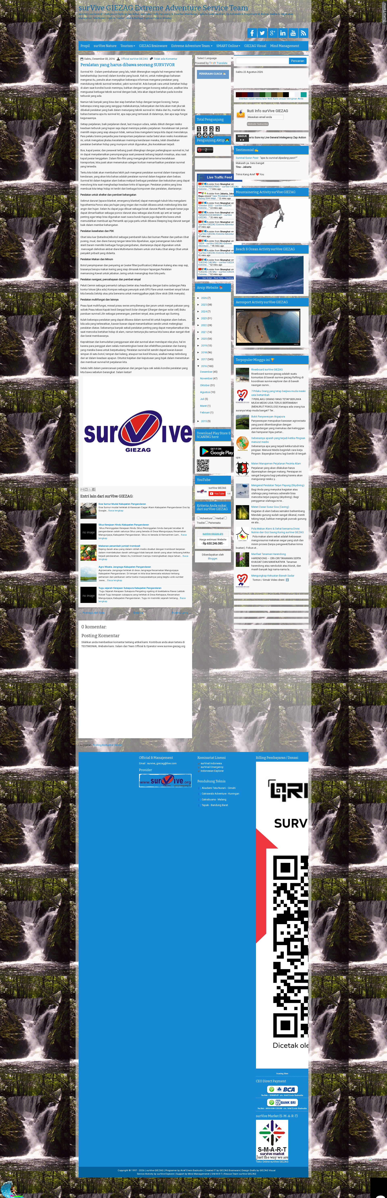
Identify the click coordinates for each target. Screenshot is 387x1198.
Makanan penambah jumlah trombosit (119, 545)
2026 (204, 297)
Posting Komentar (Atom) (107, 745)
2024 (204, 311)
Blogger (212, 558)
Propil (85, 46)
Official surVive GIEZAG (134, 58)
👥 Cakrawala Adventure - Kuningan (218, 793)
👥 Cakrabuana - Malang (212, 799)
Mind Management (284, 46)
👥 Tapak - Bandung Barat (213, 805)
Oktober (205, 385)
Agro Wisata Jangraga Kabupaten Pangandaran (125, 566)
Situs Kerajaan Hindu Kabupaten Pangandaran (124, 524)
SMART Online (227, 46)
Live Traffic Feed (219, 177)
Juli (202, 398)
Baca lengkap (115, 510)
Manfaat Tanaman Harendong (268, 554)
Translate (222, 63)
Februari (205, 412)
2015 (204, 421)
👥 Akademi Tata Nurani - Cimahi (217, 787)
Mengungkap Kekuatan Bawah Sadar (272, 575)
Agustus (205, 392)
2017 (204, 359)
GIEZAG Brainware (153, 46)
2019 (204, 345)
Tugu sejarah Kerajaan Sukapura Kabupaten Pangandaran (130, 588)
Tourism (127, 46)
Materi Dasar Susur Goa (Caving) (270, 506)
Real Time (218, 278)
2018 (204, 352)
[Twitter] (262, 33)
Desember (206, 371)
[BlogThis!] (86, 489)
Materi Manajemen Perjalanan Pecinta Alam (276, 463)
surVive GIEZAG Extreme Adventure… (218, 224)
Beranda (138, 612)
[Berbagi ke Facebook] (94, 489)
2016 (204, 366)
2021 (204, 332)
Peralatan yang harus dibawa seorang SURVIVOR (127, 64)
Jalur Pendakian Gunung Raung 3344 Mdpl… (217, 197)
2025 (204, 304)
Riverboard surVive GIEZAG (267, 369)
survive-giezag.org (213, 533)
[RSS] (303, 33)
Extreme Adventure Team (190, 46)
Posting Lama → (181, 612)
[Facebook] (252, 33)
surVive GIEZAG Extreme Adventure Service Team (163, 8)
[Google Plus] (273, 33)
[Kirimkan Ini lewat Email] (82, 489)
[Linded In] (283, 33)
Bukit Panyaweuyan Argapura (268, 416)
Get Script (207, 278)
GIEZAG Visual (255, 46)
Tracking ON (231, 278)
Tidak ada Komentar (165, 58)
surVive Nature (105, 46)
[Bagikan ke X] (90, 489)
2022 (204, 325)
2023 (204, 318)
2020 (204, 338)
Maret (203, 405)
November (206, 378)
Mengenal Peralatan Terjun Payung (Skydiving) (277, 485)
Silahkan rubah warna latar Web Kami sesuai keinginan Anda (271, 98)
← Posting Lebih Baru (91, 612)
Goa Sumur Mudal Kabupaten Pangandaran (122, 504)
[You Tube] (293, 33)
